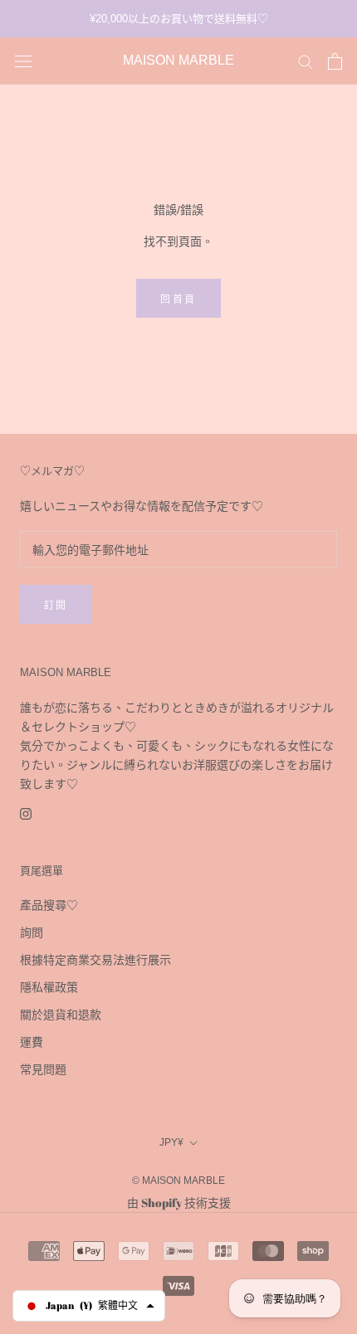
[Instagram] (26, 811)
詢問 (31, 932)
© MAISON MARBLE (178, 1180)
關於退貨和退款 (60, 1014)
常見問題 (43, 1069)
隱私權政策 (49, 987)
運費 (31, 1041)
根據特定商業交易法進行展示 (95, 959)
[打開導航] (23, 61)
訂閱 (56, 605)
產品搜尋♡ (49, 905)
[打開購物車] (335, 61)
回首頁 (178, 299)
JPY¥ (171, 1142)
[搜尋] (305, 61)
